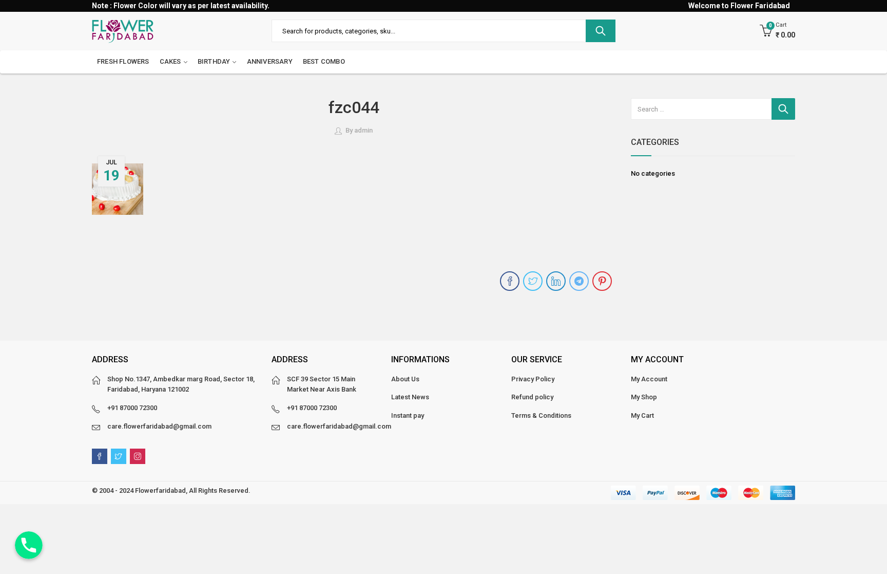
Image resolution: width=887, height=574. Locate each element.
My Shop (644, 397)
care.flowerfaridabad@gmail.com (159, 426)
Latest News (410, 397)
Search (600, 31)
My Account (649, 379)
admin (363, 130)
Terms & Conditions (541, 415)
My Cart (642, 415)
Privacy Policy (532, 379)
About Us (405, 379)
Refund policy (532, 397)
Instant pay (407, 415)
